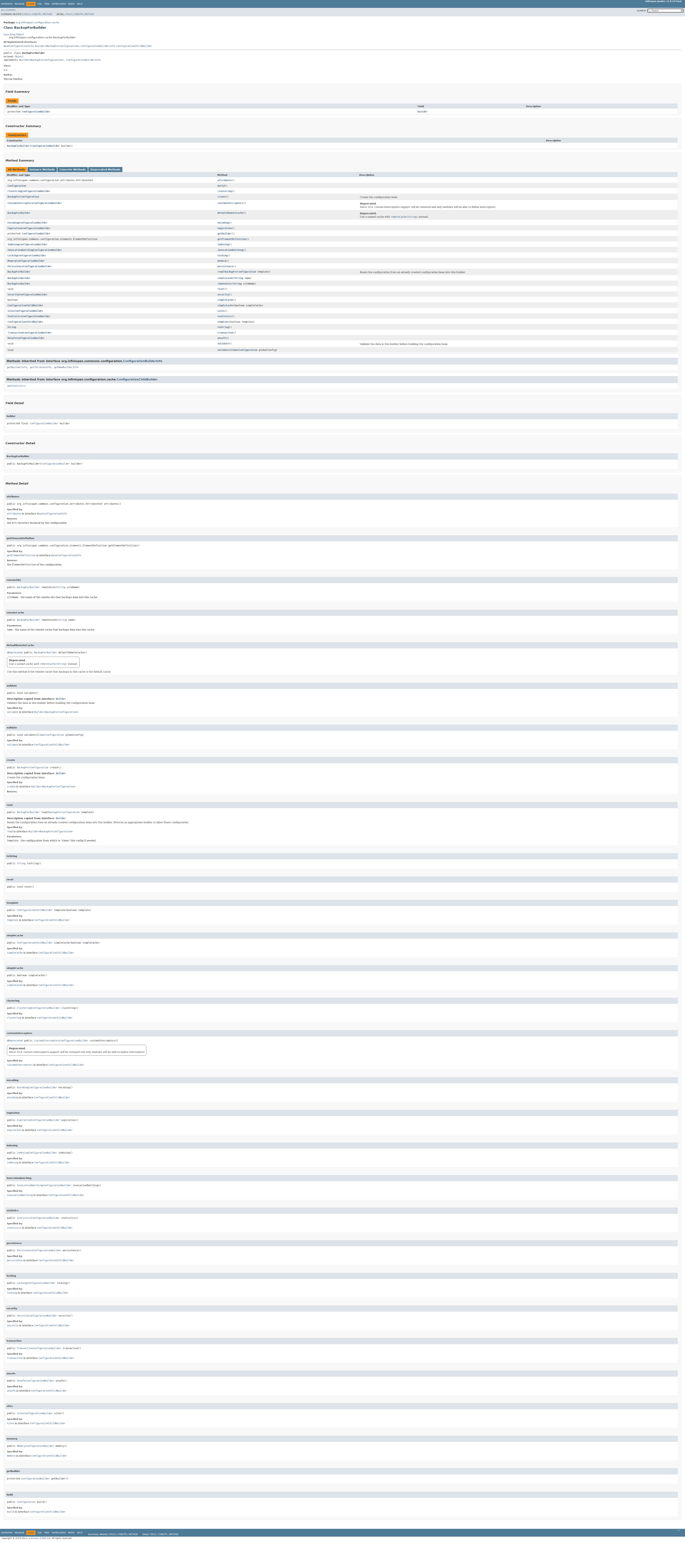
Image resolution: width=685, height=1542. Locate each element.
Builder (40, 46)
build (221, 185)
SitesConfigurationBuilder (25, 310)
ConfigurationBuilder (36, 111)
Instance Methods (42, 169)
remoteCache (225, 278)
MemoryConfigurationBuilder (26, 260)
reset (221, 289)
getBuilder (224, 233)
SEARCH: (641, 10)
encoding (223, 222)
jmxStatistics (16, 385)
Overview (6, 4)
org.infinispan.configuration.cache (37, 22)
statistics (224, 316)
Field (27, 14)
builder (423, 111)
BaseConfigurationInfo (19, 46)
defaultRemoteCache (230, 212)
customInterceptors (230, 203)
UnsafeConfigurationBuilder (26, 338)
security (223, 294)
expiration (224, 228)
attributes (224, 180)
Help (79, 4)
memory (221, 260)
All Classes (8, 10)
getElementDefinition (231, 239)
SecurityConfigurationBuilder (27, 294)
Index (71, 4)
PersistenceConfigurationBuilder (29, 266)
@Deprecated (15, 652)
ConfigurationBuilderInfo (98, 46)
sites (221, 310)
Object (19, 56)
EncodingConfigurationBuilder (27, 222)
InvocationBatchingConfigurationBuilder (34, 250)
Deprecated (59, 4)
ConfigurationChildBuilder (134, 46)
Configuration (16, 185)
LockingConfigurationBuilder (26, 255)
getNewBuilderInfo (66, 367)
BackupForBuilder (18, 145)
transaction (225, 332)
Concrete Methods (73, 169)
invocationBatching (230, 250)
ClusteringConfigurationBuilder (28, 191)
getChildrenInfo (40, 367)
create (221, 196)
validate (223, 343)
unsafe (221, 338)
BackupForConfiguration (62, 46)
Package (19, 4)
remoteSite (224, 283)
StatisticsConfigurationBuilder (28, 316)
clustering (224, 191)
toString (223, 327)
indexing (223, 244)
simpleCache (225, 299)
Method (47, 14)
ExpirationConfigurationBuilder (28, 228)
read (220, 271)
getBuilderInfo (17, 367)
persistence (225, 266)
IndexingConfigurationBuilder (27, 244)
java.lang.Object (14, 34)
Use (39, 4)
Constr (36, 14)
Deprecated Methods (105, 169)
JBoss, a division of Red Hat (36, 1538)
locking (222, 255)
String (239, 278)
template (223, 321)
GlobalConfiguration (243, 350)
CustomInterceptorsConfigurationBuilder (34, 203)
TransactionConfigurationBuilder (29, 332)
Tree (47, 4)
